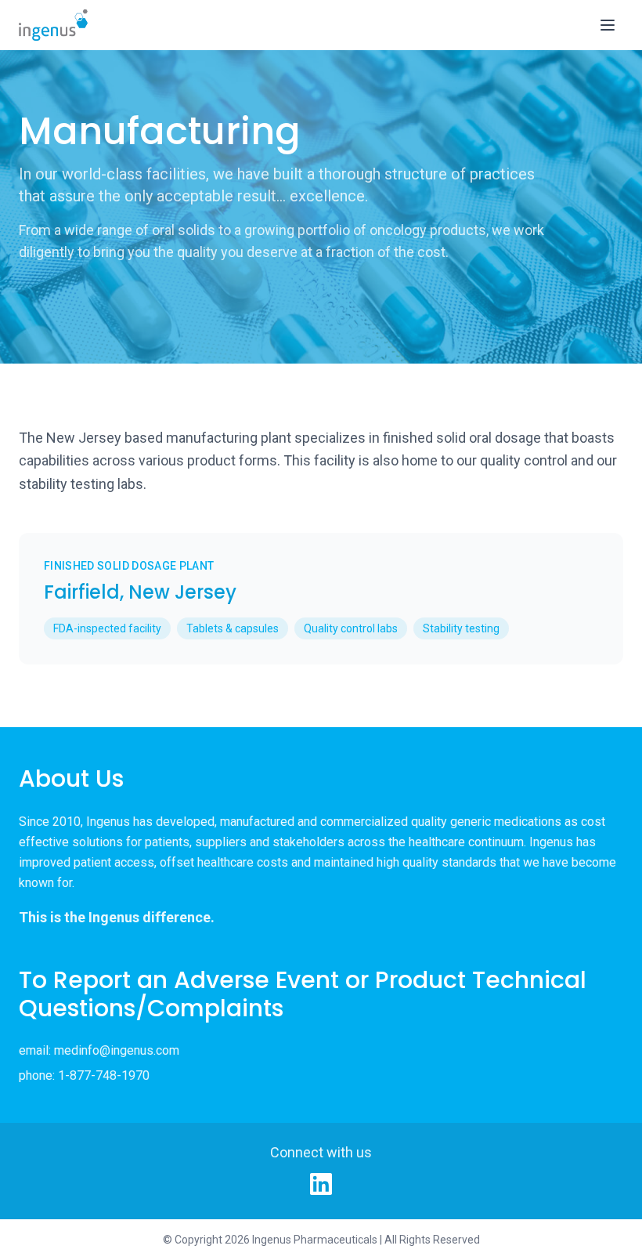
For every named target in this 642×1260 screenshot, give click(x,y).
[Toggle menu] (607, 25)
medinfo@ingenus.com (116, 1050)
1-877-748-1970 (104, 1075)
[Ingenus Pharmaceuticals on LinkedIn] (321, 1184)
